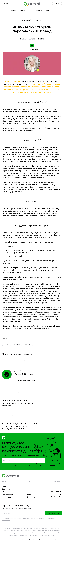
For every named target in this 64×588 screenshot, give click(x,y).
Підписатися (53, 460)
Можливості (49, 10)
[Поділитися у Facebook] (39, 360)
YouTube (54, 497)
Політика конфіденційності (29, 539)
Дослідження (37, 10)
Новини (13, 10)
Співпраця (31, 497)
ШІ (29, 10)
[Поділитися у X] (24, 360)
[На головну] (32, 4)
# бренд (22, 38)
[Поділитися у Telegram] (9, 360)
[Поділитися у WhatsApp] (54, 360)
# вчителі (32, 38)
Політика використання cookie (47, 539)
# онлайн (41, 38)
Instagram (55, 491)
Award (29, 494)
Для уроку (22, 10)
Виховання (27, 20)
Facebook (54, 494)
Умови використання (14, 539)
